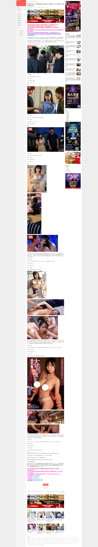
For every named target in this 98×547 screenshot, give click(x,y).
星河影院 (28, 541)
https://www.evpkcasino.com (37, 479)
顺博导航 (47, 539)
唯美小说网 (74, 539)
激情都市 (19, 20)
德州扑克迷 (28, 537)
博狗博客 (59, 537)
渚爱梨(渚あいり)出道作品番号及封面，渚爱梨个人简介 (41, 520)
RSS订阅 (19, 27)
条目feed (67, 168)
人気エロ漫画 (43, 539)
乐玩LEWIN (53, 541)
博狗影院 (32, 543)
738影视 (53, 539)
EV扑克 (75, 543)
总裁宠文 (19, 11)
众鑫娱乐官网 (76, 537)
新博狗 (62, 537)
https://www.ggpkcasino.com (38, 480)
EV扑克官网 (55, 543)
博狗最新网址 (38, 537)
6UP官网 (72, 537)
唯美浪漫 (19, 9)
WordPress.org (68, 171)
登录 (67, 167)
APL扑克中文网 (46, 543)
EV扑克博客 (61, 541)
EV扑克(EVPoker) (32, 461)
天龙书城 (69, 537)
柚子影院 (32, 541)
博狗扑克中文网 (51, 537)
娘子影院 (78, 541)
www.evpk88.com (37, 475)
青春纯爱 (19, 25)
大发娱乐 (66, 539)
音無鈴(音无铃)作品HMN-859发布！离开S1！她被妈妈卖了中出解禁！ (50, 532)
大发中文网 (68, 543)
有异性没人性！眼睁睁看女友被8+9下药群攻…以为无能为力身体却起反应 (45, 4)
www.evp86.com (55, 463)
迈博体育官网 (38, 539)
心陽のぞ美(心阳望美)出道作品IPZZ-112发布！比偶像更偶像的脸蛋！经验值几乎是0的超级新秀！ (31, 521)
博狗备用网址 (43, 537)
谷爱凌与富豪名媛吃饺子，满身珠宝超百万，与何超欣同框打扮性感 (55, 492)
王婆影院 (28, 543)
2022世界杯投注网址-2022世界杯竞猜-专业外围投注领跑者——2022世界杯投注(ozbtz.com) (42, 24)
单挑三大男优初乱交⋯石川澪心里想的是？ (31, 532)
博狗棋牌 (56, 537)
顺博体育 (50, 539)
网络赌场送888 (21, 34)
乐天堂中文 (70, 539)
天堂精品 (35, 543)
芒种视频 (38, 543)
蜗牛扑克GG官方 (33, 537)
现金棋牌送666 (21, 35)
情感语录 (19, 18)
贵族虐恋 (19, 22)
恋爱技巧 (19, 14)
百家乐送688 (21, 30)
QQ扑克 (72, 543)
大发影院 (74, 541)
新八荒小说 (65, 537)
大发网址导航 (29, 539)
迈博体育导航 (34, 539)
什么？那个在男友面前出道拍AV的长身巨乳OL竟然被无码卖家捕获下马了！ (50, 520)
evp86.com (48, 465)
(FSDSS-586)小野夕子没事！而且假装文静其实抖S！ (35, 491)
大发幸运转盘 (64, 543)
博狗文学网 (18, 0)
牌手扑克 (42, 543)
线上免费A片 (21, 31)
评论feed (67, 170)
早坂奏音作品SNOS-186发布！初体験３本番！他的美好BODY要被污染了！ (41, 532)
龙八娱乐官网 (70, 541)
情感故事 (19, 16)
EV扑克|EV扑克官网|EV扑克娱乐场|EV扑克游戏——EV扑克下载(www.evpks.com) (41, 25)
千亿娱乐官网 (66, 541)
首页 (18, 7)
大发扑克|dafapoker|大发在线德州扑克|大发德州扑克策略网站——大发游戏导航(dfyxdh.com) (43, 32)
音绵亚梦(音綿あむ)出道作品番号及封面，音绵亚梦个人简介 (59, 532)
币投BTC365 (36, 541)
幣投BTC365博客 (40, 541)
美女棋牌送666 (21, 33)
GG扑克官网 (51, 543)
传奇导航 (60, 539)
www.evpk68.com (36, 476)
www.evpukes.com (35, 477)
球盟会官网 (45, 541)
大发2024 (78, 539)
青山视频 (63, 539)
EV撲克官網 (57, 541)
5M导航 (57, 539)
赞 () (46, 484)
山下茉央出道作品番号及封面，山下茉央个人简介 (59, 520)
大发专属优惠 (59, 543)
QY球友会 (49, 541)
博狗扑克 (47, 537)
